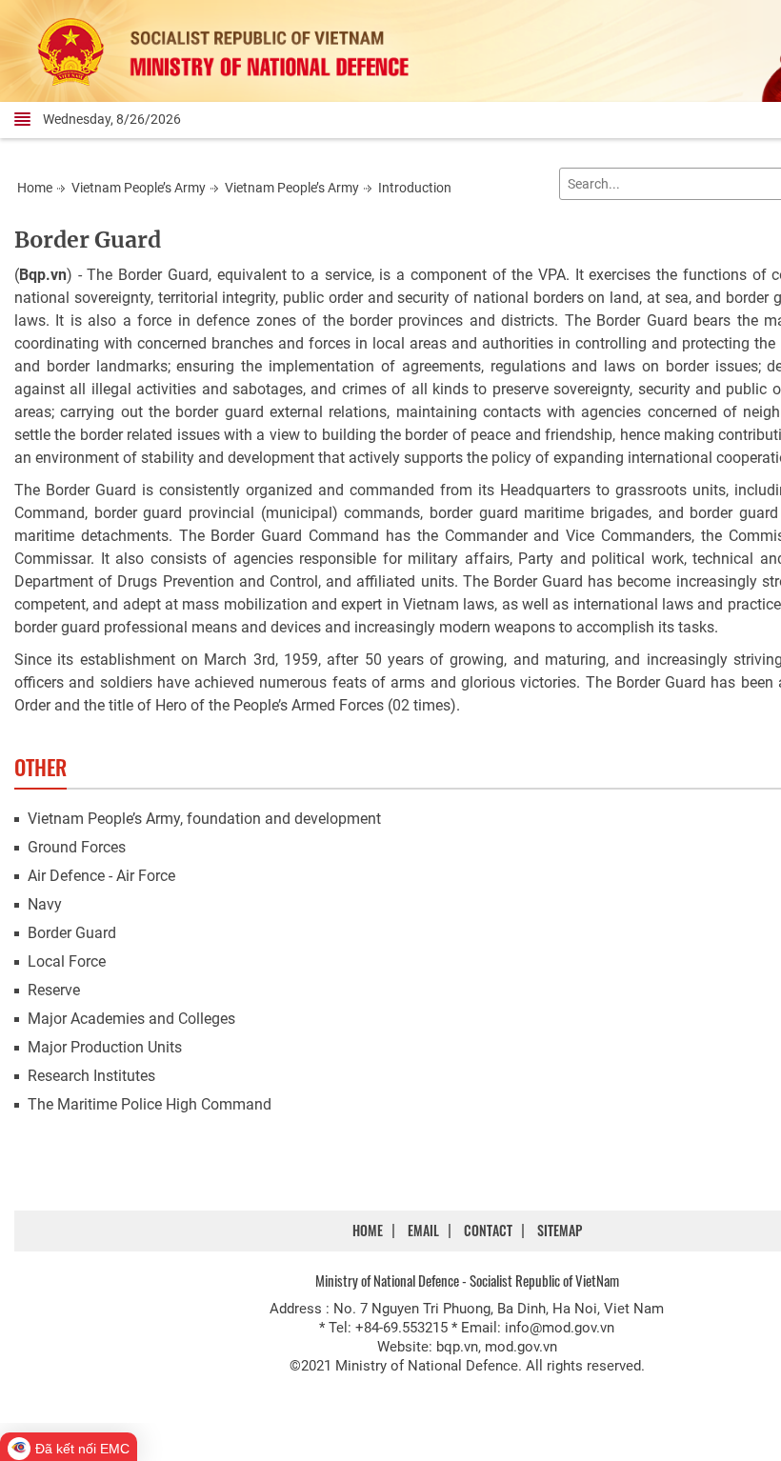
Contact (488, 1230)
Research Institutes (91, 1076)
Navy (45, 904)
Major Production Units (105, 1047)
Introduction (414, 187)
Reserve (54, 990)
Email (423, 1230)
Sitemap (559, 1230)
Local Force (67, 961)
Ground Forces (77, 847)
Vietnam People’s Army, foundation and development (204, 819)
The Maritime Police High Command (149, 1104)
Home (34, 187)
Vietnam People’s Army (138, 187)
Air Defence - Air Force (101, 876)
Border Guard (87, 239)
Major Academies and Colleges (131, 1019)
